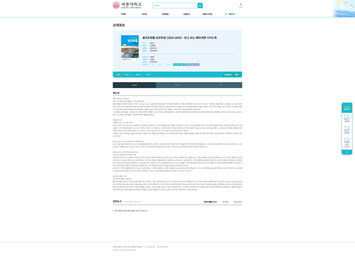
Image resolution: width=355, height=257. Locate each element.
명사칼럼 (165, 14)
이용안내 (186, 14)
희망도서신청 (207, 14)
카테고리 (232, 14)
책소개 (134, 85)
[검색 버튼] (200, 5)
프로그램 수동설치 (179, 64)
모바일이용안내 (346, 145)
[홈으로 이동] (127, 5)
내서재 (144, 14)
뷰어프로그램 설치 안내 (192, 64)
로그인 (240, 7)
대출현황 (346, 121)
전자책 (123, 14)
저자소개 (177, 85)
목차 (220, 85)
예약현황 (346, 133)
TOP (347, 152)
